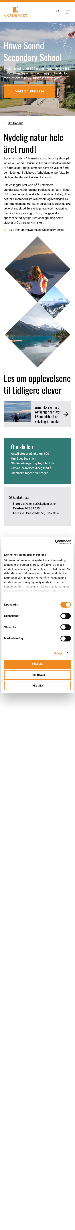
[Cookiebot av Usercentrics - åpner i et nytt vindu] (55, 541)
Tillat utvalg (37, 675)
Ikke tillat (37, 685)
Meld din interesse (29, 91)
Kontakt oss (21, 497)
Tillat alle (37, 664)
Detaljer (59, 653)
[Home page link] (15, 12)
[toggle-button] (68, 12)
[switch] (65, 616)
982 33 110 (32, 508)
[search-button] (58, 12)
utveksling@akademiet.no (39, 503)
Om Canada (15, 123)
